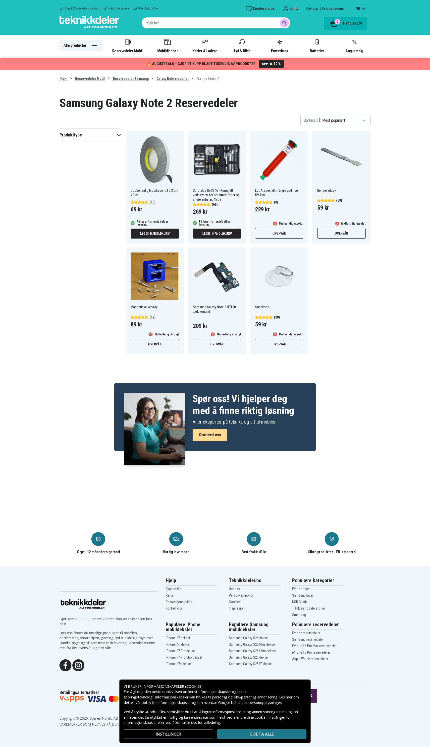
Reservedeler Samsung (130, 79)
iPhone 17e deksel (179, 664)
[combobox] (216, 22)
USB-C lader (300, 602)
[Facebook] (65, 665)
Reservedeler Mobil (127, 51)
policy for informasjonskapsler (166, 702)
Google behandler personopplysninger (249, 702)
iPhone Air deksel (178, 644)
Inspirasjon (237, 608)
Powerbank (279, 51)
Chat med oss (210, 435)
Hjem (63, 79)
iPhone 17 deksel (178, 638)
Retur (169, 595)
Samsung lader (302, 595)
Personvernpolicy (241, 595)
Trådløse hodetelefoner (308, 608)
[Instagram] (78, 665)
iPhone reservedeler (306, 633)
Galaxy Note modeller (172, 79)
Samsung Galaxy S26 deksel (249, 638)
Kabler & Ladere (204, 51)
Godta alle (262, 734)
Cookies (235, 602)
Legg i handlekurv (155, 234)
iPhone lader (301, 589)
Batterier (317, 51)
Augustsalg (354, 51)
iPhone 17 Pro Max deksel (184, 657)
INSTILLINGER (168, 734)
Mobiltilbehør (167, 51)
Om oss (234, 589)
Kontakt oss (174, 608)
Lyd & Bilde (242, 51)
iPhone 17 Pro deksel (181, 651)
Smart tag (299, 615)
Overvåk (279, 233)
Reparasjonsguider (179, 602)
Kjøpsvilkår (173, 589)
